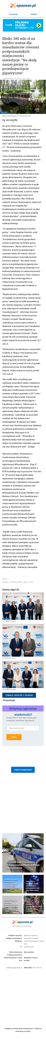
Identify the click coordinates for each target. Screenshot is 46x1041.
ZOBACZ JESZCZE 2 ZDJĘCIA (19, 695)
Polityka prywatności (14, 955)
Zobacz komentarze (23, 770)
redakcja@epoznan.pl (14, 968)
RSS (20, 960)
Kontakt (34, 14)
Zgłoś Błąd (13, 14)
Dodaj (14, 737)
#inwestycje (9, 700)
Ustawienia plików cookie (13, 958)
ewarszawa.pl (28, 1028)
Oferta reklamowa (15, 952)
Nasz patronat (29, 952)
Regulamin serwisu (31, 958)
